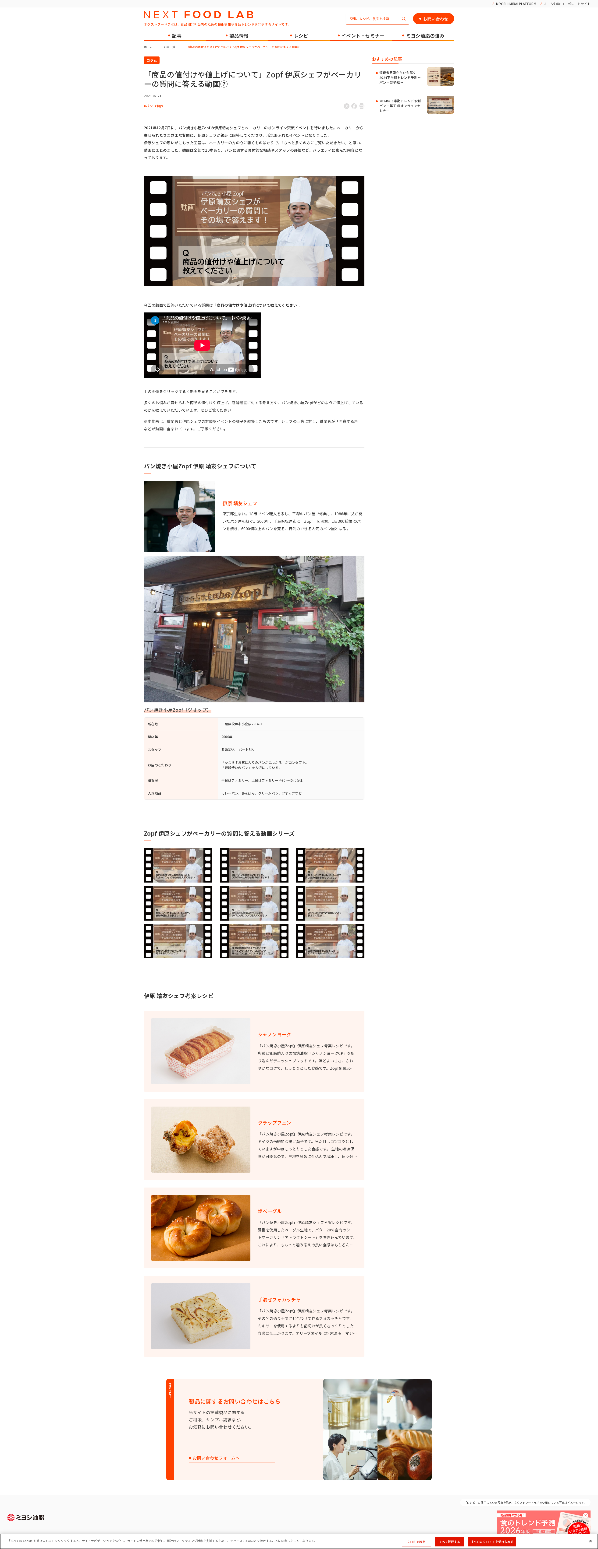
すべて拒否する (449, 1541)
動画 (160, 106)
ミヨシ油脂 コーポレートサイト (567, 3)
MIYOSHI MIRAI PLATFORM (516, 3)
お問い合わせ (435, 19)
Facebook (354, 106)
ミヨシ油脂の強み (425, 35)
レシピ (301, 35)
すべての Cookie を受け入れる (492, 1541)
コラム (152, 60)
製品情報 (239, 35)
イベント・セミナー (363, 35)
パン (149, 106)
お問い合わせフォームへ (216, 1458)
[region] (299, 1541)
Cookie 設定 (416, 1541)
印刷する (361, 106)
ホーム (148, 47)
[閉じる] (590, 1541)
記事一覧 (169, 47)
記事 (177, 35)
